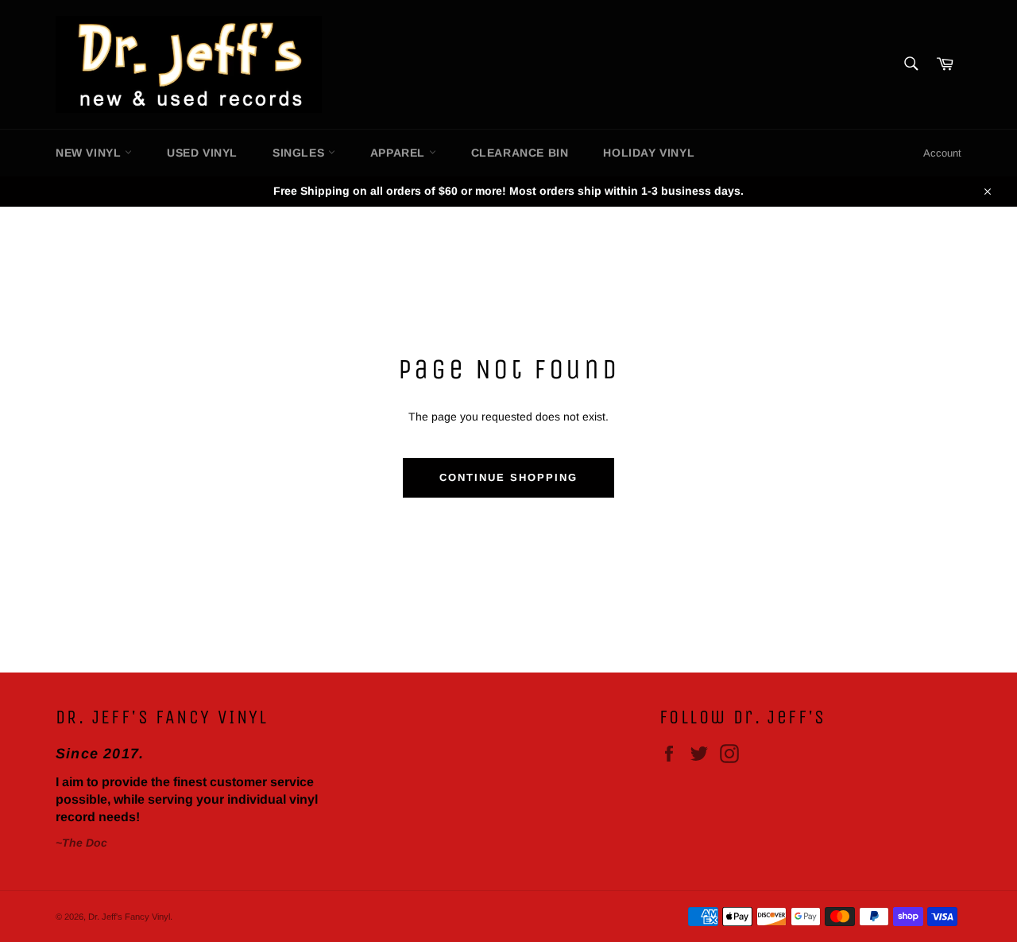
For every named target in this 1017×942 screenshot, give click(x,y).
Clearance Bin (520, 152)
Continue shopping (508, 477)
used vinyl (202, 152)
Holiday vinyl (648, 152)
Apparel (399, 152)
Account (942, 153)
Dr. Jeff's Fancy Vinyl (129, 916)
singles (300, 152)
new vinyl (90, 152)
